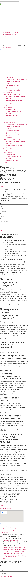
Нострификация (11, 109)
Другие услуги (7, 107)
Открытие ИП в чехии (10, 104)
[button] (14, 121)
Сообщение (3, 219)
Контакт (5, 117)
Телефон (2, 208)
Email (1, 213)
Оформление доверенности (11, 94)
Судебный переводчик (13, 90)
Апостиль (9, 113)
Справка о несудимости (13, 111)
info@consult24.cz (5, 508)
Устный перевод (8, 92)
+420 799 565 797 (5, 186)
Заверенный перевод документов (16, 89)
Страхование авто (12, 115)
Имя (1, 203)
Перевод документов (9, 77)
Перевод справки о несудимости (16, 79)
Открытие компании (12, 106)
